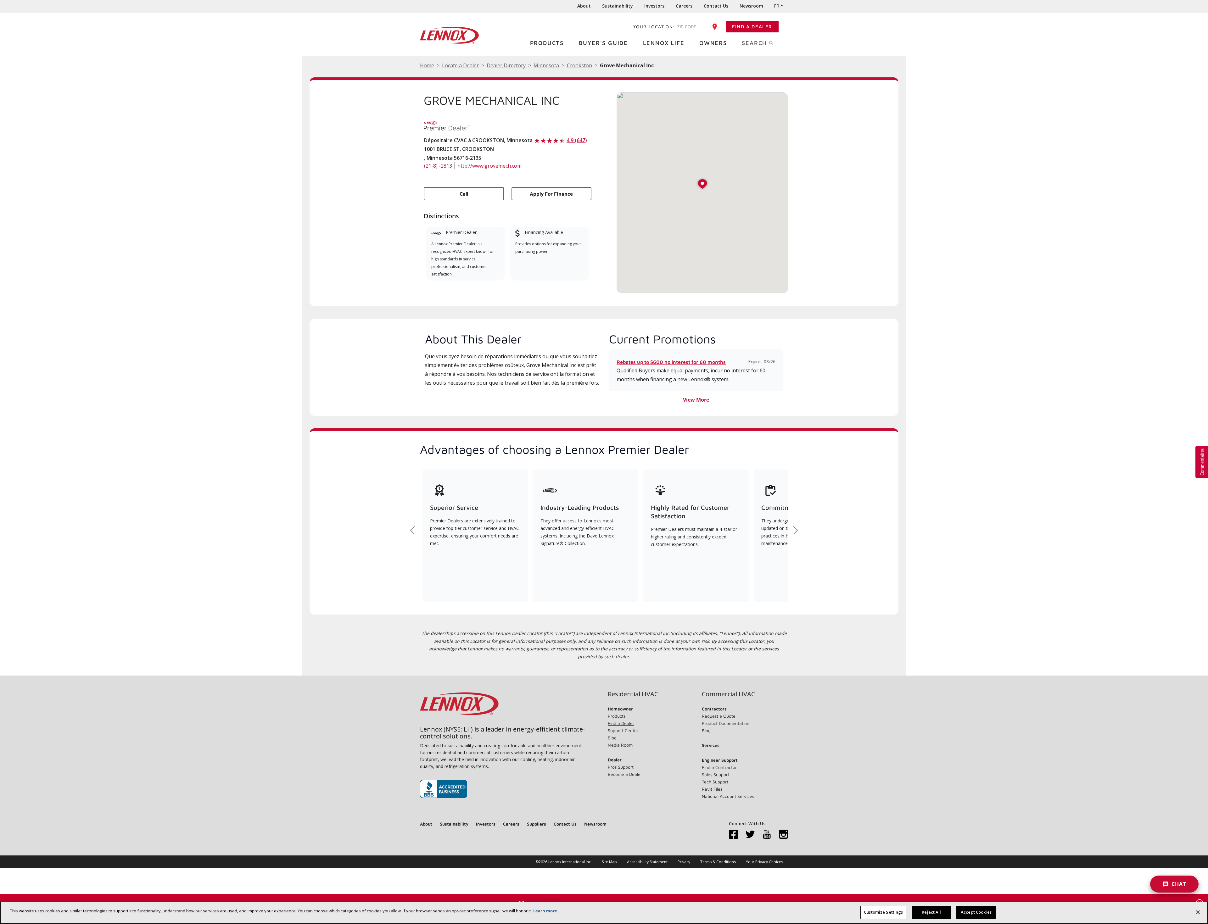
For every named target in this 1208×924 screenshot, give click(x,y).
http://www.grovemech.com (489, 165)
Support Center (623, 730)
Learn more (545, 911)
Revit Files (712, 789)
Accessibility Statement (647, 862)
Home (427, 65)
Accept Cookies (976, 912)
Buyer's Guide (603, 43)
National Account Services (728, 796)
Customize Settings (883, 912)
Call (464, 194)
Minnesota (546, 65)
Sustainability (617, 6)
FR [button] (776, 6)
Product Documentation (725, 723)
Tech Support (715, 781)
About (584, 6)
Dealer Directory (506, 65)
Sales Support (715, 774)
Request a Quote (718, 716)
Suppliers (536, 824)
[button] (702, 184)
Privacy (684, 862)
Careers (684, 6)
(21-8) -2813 (438, 165)
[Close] (1198, 912)
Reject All (931, 912)
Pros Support (621, 767)
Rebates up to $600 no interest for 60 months (671, 362)
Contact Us (716, 6)
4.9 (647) (577, 140)
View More (696, 399)
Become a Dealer (625, 774)
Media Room (620, 745)
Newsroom (751, 6)
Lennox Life (664, 43)
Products (547, 43)
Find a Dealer (752, 26)
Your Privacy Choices (764, 862)
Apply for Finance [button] (551, 194)
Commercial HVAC (728, 694)
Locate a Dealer (460, 65)
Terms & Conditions (718, 862)
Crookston (579, 65)
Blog (612, 737)
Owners (713, 43)
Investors (654, 6)
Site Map (609, 862)
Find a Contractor (719, 767)
